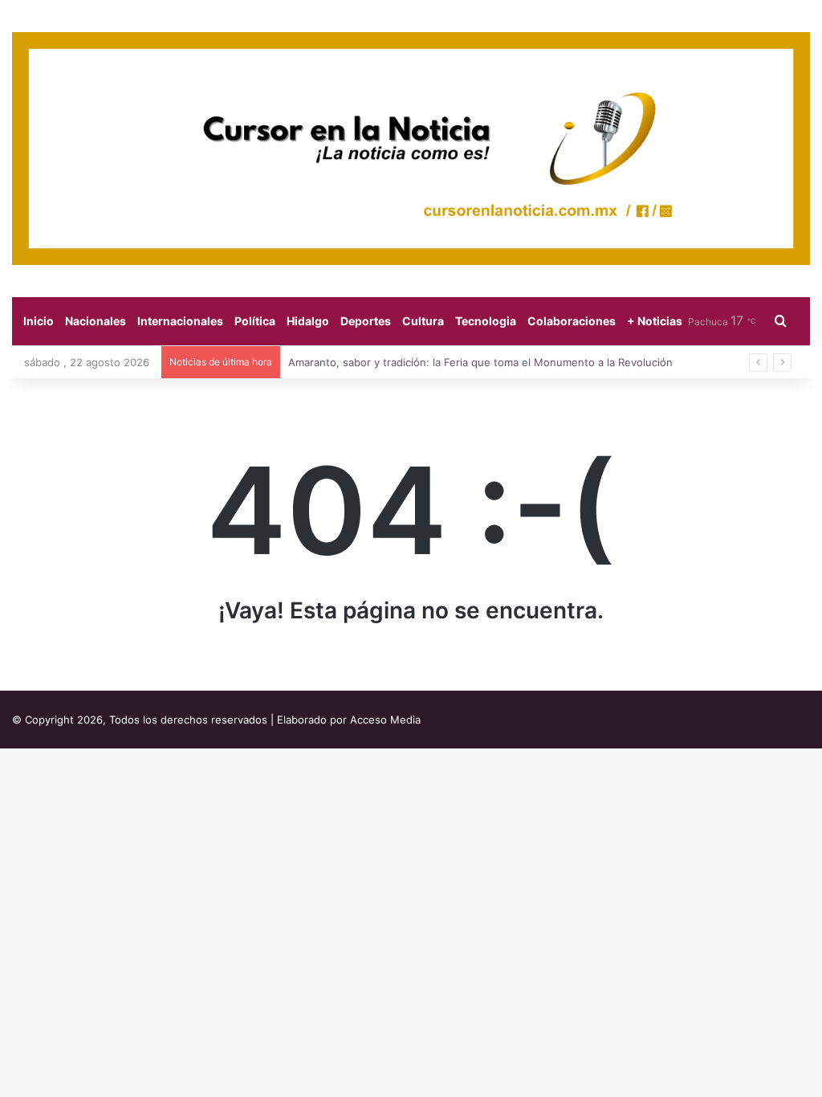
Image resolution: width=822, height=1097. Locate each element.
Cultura (423, 321)
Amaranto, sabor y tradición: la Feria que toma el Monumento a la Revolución (480, 362)
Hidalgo (308, 321)
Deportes (365, 321)
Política (254, 321)
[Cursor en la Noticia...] (411, 148)
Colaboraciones (571, 321)
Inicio (38, 321)
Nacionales (95, 321)
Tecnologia (485, 321)
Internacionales (180, 321)
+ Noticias (654, 321)
